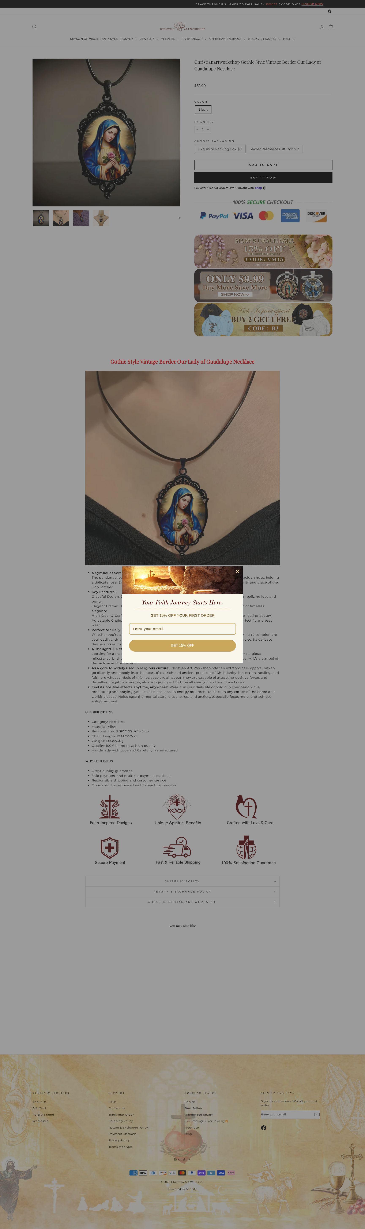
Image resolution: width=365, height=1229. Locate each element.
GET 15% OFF (182, 646)
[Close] (238, 571)
